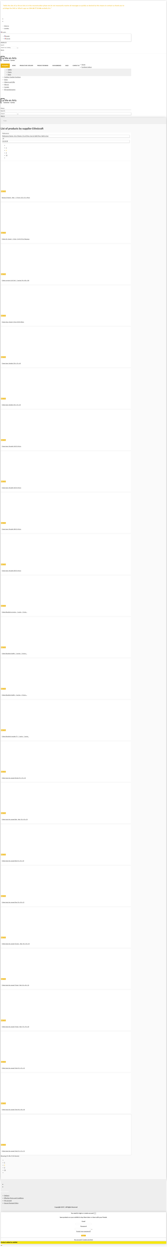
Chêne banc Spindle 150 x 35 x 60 (11, 405)
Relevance (5, 136)
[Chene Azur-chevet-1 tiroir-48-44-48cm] (11, 311)
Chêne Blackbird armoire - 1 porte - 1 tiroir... (14, 612)
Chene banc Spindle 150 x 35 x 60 (11, 363)
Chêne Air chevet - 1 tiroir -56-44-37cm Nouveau (15, 239)
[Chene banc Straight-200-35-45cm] (11, 560)
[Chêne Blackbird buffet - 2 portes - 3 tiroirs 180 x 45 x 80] (11, 643)
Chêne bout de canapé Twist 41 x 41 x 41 (13, 1068)
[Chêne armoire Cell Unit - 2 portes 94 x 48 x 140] (11, 270)
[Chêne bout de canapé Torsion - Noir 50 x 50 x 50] (11, 933)
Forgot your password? (83, 1231)
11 (6, 155)
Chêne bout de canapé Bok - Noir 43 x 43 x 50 (15, 819)
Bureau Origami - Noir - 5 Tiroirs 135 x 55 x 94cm (16, 197)
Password (83, 1226)
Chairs (10, 72)
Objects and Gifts (9, 82)
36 (7, 141)
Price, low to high (32, 136)
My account (8, 1201)
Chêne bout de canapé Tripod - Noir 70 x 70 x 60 (15, 1027)
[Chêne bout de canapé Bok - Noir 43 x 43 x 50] (11, 809)
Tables (10, 70)
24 (5, 141)
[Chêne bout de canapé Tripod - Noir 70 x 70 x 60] (11, 1016)
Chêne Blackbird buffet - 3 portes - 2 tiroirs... (14, 695)
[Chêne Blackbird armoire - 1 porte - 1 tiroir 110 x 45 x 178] (11, 602)
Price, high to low (43, 136)
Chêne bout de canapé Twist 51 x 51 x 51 (13, 1151)
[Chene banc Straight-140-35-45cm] (11, 436)
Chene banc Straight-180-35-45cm (11, 529)
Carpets (6, 87)
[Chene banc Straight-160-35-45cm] (11, 477)
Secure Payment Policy (11, 1203)
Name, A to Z (13, 136)
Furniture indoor (86, 67)
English (8, 36)
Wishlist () (4, 42)
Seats (9, 75)
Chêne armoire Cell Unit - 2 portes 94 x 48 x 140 (15, 280)
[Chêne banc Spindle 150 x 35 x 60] (11, 394)
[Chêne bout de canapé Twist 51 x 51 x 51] (11, 1141)
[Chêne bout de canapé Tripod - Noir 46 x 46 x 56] (11, 975)
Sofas (6, 80)
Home (83, 65)
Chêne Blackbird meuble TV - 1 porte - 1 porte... (15, 736)
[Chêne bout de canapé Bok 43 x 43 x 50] (11, 850)
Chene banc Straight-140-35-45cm (11, 446)
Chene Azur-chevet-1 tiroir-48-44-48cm (13, 322)
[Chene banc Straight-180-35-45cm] (11, 519)
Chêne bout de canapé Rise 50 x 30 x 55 (13, 902)
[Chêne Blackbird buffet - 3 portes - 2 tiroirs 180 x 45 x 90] (11, 685)
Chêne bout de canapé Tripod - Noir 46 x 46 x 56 (15, 985)
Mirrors (6, 85)
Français (8, 38)
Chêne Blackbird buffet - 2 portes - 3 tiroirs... (14, 653)
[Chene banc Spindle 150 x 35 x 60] (11, 353)
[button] (26, 66)
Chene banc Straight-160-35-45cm (11, 488)
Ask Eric (3, 191)
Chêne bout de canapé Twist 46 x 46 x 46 (13, 1109)
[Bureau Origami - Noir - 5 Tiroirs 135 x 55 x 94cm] (11, 187)
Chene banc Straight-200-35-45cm (11, 571)
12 (3, 141)
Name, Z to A (22, 136)
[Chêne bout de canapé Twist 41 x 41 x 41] (11, 1058)
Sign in (83, 1235)
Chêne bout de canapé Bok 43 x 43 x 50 (13, 861)
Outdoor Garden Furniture (12, 77)
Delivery (6, 1196)
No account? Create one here (83, 1240)
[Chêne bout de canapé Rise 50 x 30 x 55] (11, 892)
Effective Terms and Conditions (14, 1198)
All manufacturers (9, 90)
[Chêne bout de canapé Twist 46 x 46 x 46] (11, 1099)
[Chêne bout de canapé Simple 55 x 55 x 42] (11, 767)
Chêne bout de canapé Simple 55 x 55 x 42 (14, 778)
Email (83, 1221)
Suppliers (6, 28)
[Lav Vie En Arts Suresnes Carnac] (8, 60)
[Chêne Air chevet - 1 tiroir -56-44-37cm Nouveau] (11, 229)
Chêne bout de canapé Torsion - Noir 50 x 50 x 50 (16, 944)
